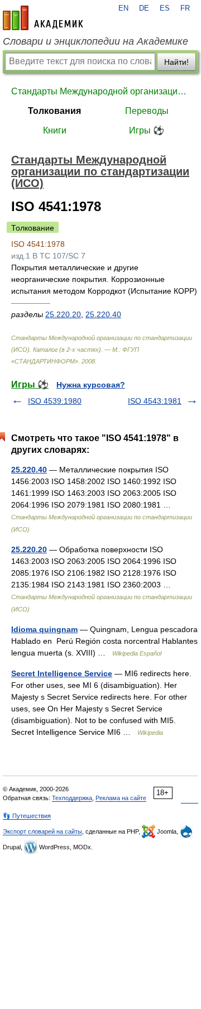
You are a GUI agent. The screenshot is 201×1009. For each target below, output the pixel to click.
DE (144, 8)
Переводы (147, 111)
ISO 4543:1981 (154, 400)
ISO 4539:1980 (55, 400)
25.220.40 (103, 314)
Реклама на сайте (120, 798)
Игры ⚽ (146, 130)
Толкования (54, 111)
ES (165, 8)
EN (123, 8)
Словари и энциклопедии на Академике (95, 41)
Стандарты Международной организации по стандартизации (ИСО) (100, 91)
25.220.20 (63, 314)
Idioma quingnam (44, 629)
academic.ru (43, 18)
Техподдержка (72, 798)
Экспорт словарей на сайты (42, 831)
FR (185, 8)
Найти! (176, 62)
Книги (54, 130)
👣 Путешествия (27, 815)
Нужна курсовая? (90, 384)
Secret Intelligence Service (61, 673)
